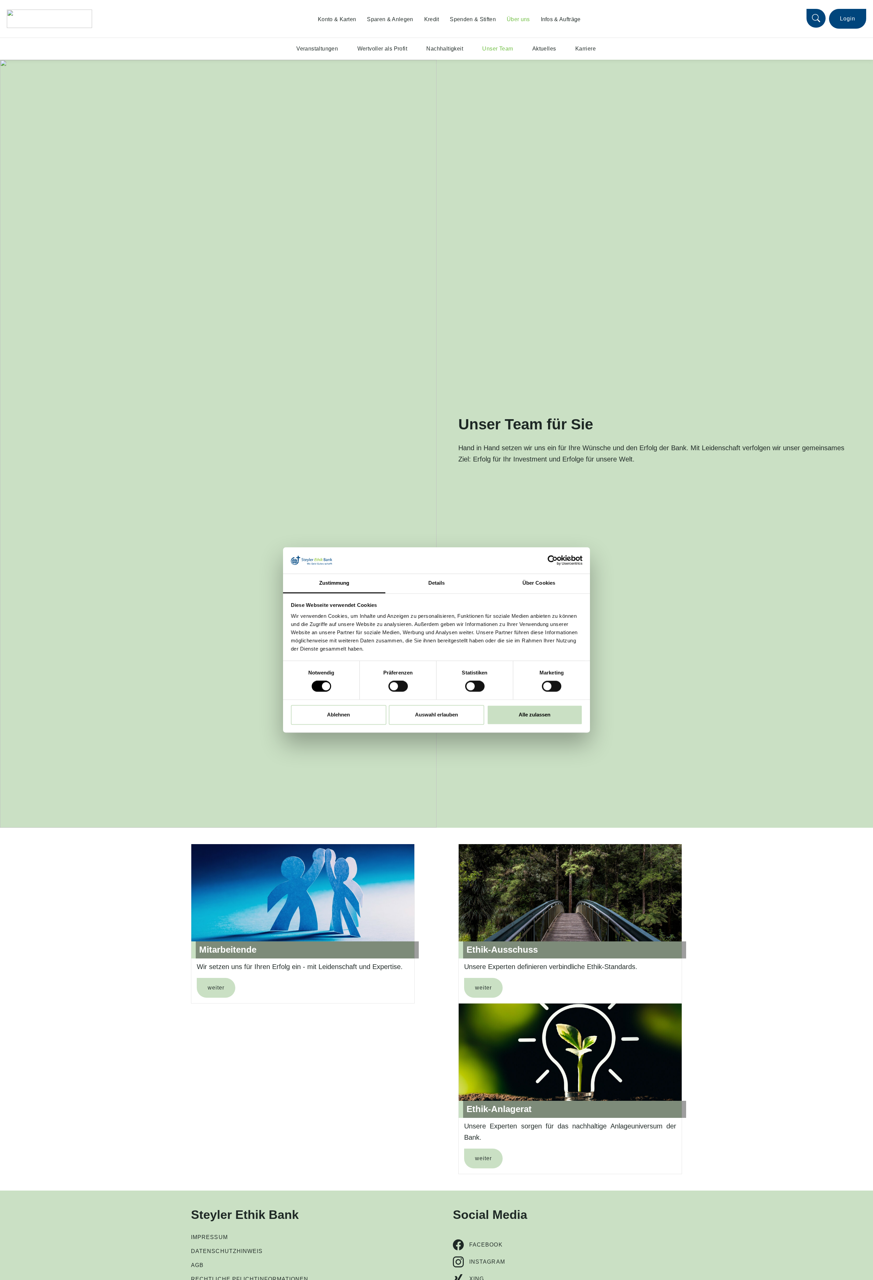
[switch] (398, 686)
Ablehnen (338, 714)
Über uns (518, 19)
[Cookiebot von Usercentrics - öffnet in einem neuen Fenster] (552, 560)
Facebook (486, 1245)
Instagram (487, 1262)
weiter (216, 988)
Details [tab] (436, 583)
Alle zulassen (534, 714)
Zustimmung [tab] (334, 583)
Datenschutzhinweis (227, 1251)
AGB (197, 1265)
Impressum (209, 1237)
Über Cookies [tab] (538, 583)
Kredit (431, 19)
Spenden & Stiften (472, 19)
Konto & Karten (337, 19)
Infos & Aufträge (561, 19)
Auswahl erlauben (436, 714)
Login (847, 19)
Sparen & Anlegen (390, 19)
